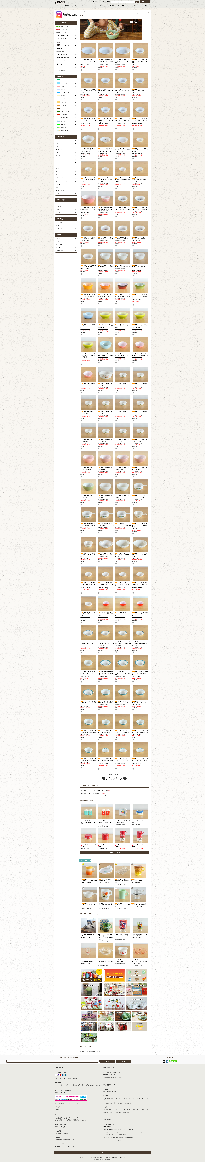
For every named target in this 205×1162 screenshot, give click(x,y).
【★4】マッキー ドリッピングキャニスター (122, 960)
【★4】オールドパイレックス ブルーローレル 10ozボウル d (88, 759)
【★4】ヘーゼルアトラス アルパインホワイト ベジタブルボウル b (139, 555)
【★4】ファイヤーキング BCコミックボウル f (139, 412)
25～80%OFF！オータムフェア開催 (98, 796)
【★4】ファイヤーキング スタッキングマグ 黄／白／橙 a (89, 880)
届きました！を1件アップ (95, 793)
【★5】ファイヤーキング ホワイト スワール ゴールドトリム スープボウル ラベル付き (105, 150)
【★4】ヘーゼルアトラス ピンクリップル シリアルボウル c (140, 354)
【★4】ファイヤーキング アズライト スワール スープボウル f (122, 61)
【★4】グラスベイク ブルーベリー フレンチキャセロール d (123, 524)
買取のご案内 (123, 1157)
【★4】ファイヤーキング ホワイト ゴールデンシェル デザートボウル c (105, 179)
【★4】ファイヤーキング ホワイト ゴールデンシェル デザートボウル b (88, 179)
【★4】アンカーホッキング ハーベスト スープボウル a (123, 238)
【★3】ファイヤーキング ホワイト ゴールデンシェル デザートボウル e (139, 179)
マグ (75, 5)
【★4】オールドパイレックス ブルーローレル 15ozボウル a (105, 702)
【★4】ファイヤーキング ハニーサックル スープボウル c (87, 238)
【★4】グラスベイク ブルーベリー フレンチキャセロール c (106, 524)
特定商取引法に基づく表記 (104, 1157)
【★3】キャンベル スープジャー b (122, 845)
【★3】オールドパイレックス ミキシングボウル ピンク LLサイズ (88, 209)
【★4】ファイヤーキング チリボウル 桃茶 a (105, 468)
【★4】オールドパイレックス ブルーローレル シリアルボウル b (123, 673)
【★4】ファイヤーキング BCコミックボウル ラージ (105, 384)
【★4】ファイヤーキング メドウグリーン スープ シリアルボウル (88, 555)
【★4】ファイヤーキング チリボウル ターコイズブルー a (105, 354)
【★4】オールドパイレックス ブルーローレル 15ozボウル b (123, 702)
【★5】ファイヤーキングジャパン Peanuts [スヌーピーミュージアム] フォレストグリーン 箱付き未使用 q (105, 937)
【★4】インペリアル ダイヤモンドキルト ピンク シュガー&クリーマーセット (139, 961)
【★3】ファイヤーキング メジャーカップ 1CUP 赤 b (87, 960)
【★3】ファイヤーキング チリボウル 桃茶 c (139, 468)
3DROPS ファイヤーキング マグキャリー (88, 935)
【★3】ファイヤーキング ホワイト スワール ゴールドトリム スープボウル (122, 150)
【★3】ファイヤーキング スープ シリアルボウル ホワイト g (139, 267)
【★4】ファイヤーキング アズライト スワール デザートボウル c (105, 91)
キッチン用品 (121, 5)
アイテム (146, 1)
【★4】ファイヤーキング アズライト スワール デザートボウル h (122, 120)
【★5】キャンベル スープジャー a (139, 845)
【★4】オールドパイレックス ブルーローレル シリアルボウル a (105, 673)
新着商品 (67, 5)
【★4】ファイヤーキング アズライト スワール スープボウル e (105, 61)
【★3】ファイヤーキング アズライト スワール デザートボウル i (139, 120)
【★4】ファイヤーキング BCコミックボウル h (105, 440)
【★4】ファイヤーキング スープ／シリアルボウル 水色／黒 (87, 326)
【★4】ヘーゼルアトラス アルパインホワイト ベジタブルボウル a (122, 555)
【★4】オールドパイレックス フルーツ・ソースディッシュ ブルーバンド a (140, 643)
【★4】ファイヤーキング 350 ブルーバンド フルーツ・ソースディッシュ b (123, 643)
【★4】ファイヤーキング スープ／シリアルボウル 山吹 (87, 295)
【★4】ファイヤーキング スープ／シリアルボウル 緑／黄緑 (139, 296)
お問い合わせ (115, 1157)
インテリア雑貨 (143, 5)
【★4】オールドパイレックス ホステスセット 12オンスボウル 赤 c (123, 614)
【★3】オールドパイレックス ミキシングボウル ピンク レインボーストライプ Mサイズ (105, 209)
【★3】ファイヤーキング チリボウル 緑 (87, 496)
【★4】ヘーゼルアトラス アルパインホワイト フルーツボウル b (105, 584)
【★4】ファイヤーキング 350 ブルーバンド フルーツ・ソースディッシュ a (106, 643)
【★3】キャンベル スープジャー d (88, 845)
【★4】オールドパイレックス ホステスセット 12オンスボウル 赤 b (105, 614)
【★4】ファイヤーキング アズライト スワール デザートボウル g (105, 120)
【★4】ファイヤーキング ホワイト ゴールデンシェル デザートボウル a (139, 150)
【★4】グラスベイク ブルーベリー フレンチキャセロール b (88, 524)
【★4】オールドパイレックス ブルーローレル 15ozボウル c (140, 702)
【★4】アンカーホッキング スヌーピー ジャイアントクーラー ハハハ (122, 936)
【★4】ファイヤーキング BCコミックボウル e (122, 412)
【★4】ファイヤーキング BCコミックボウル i (122, 440)
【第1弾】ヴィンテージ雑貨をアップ (98, 790)
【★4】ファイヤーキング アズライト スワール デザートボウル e (139, 91)
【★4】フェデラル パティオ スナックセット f (106, 880)
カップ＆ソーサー (101, 5)
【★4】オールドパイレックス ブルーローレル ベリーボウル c (140, 760)
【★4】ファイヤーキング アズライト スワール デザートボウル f (88, 120)
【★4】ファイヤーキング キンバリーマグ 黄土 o (138, 880)
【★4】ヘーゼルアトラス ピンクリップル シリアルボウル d (88, 384)
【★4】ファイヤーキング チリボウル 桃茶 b (122, 468)
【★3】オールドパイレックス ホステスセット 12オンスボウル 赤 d (140, 614)
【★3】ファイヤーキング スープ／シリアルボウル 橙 (105, 295)
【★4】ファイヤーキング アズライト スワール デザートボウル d (122, 91)
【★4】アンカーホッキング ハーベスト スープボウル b (140, 238)
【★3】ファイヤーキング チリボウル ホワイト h (122, 496)
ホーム (58, 5)
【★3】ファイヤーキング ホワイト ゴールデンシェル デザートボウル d (122, 179)
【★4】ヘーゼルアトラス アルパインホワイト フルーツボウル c (122, 584)
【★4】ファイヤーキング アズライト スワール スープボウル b (88, 61)
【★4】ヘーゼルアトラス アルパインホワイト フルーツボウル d (139, 584)
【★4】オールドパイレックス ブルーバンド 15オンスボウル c (88, 673)
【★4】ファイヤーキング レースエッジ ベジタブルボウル (105, 554)
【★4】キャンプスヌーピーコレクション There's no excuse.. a (139, 935)
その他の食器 (132, 5)
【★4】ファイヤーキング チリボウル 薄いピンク (87, 468)
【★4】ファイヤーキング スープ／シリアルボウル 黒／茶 (122, 295)
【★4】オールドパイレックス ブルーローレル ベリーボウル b (123, 760)
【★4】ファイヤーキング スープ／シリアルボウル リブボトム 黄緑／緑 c (122, 326)
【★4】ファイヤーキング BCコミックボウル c (87, 412)
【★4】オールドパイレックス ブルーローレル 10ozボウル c (140, 731)
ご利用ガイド (82, 1157)
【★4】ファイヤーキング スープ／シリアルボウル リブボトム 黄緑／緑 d (139, 326)
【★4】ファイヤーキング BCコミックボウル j (139, 440)
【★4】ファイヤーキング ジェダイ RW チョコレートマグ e (122, 905)
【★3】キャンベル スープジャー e (139, 821)
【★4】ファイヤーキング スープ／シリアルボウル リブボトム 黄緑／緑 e (87, 355)
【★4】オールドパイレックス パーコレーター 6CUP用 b (138, 904)
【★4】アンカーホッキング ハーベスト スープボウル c (88, 266)
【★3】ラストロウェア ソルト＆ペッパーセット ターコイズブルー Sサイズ (88, 822)
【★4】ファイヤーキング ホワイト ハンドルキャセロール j (89, 905)
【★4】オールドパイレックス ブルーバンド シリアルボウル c (88, 643)
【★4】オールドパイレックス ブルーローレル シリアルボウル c (140, 673)
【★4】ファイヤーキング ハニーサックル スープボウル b (139, 208)
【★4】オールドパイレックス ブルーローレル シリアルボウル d (88, 703)
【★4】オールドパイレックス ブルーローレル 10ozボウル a (105, 731)
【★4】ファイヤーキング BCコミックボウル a (122, 384)
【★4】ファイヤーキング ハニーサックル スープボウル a (122, 208)
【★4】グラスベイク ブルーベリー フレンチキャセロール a (140, 496)
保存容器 (112, 5)
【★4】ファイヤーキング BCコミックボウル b (139, 384)
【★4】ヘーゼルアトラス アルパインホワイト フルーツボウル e (87, 614)
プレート (91, 5)
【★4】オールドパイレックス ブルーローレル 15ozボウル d (88, 731)
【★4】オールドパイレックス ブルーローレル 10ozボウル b (123, 731)
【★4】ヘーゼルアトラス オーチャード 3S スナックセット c (122, 881)
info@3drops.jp (107, 1126)
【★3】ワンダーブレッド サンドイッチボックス (122, 821)
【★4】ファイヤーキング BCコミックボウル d (105, 412)
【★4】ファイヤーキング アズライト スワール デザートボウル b (88, 91)
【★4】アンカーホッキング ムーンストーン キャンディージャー (105, 961)
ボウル (83, 5)
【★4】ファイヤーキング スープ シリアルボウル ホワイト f (123, 266)
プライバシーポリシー (92, 1157)
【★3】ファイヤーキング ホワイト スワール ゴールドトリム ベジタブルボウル (88, 150)
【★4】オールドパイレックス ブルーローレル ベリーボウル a (105, 760)
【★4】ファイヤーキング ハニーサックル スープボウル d (105, 238)
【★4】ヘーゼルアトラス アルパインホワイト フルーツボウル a (87, 584)
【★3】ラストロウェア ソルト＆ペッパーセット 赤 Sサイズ (105, 822)
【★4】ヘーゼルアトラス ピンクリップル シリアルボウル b (123, 354)
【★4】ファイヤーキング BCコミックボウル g (87, 440)
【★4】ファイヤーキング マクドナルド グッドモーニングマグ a (106, 905)
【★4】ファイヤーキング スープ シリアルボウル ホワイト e (105, 267)
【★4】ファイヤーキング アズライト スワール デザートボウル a (139, 61)
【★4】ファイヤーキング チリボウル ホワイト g (105, 496)
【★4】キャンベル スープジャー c (105, 845)
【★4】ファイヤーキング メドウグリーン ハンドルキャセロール (139, 525)
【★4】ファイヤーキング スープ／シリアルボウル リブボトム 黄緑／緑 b (105, 326)
